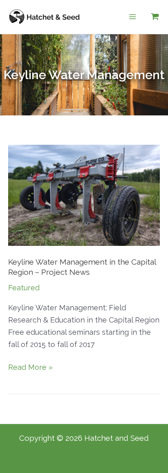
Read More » (30, 366)
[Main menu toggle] (133, 17)
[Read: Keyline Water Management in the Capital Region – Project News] (84, 194)
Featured (24, 287)
